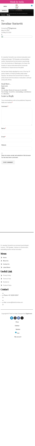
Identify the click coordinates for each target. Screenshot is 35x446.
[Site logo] (17, 6)
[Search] (27, 6)
